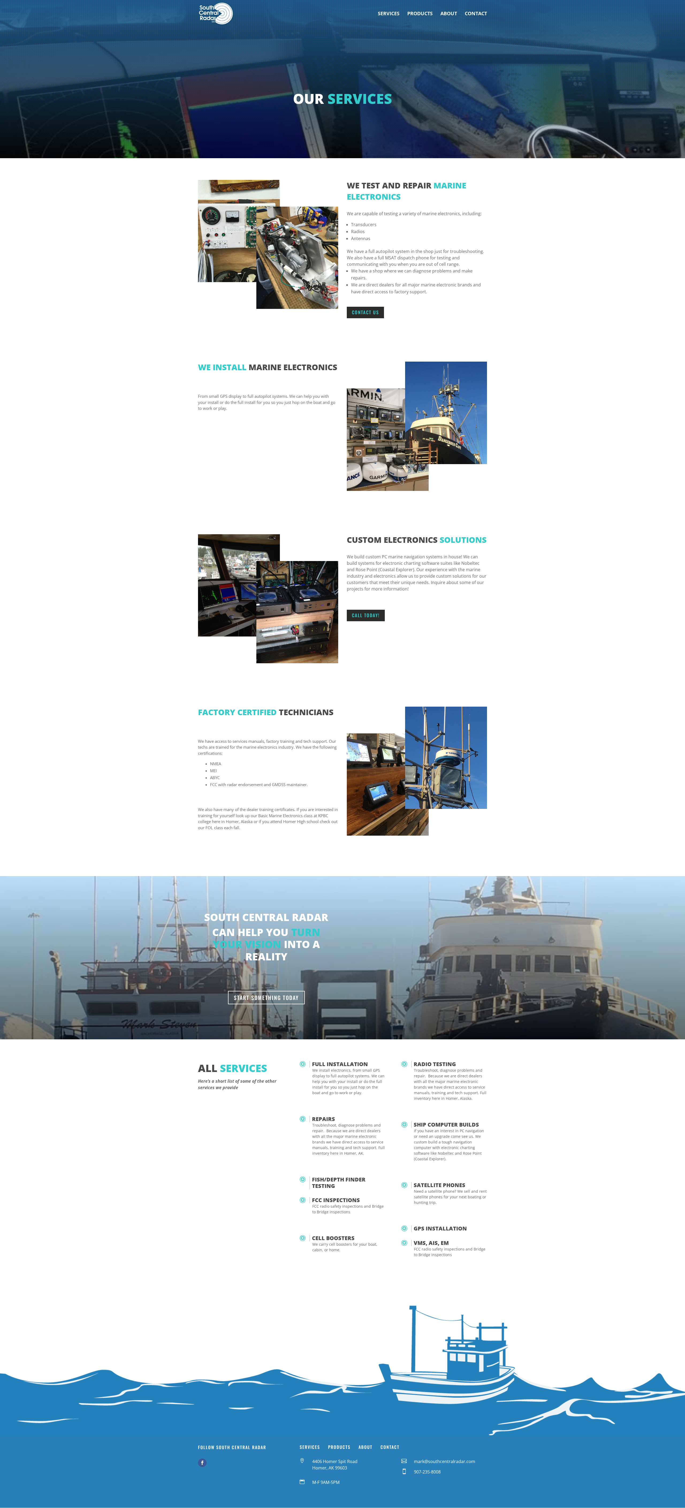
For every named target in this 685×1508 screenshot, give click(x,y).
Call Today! (366, 615)
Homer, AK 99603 (329, 1468)
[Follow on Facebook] (202, 1462)
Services (388, 14)
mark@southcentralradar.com (444, 1461)
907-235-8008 (427, 1472)
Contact (476, 14)
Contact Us (365, 312)
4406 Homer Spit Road (334, 1461)
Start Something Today (266, 998)
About (448, 14)
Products (420, 14)
